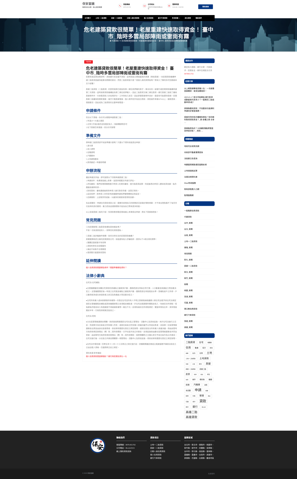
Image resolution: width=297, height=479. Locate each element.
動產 (196, 348)
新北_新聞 (188, 272)
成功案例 (188, 18)
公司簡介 (88, 18)
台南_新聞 (188, 235)
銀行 (195, 406)
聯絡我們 (199, 18)
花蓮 (187, 402)
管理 (201, 395)
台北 (193, 353)
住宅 (201, 342)
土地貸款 (204, 358)
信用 (188, 347)
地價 (187, 364)
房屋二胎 (203, 369)
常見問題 (175, 18)
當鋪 (206, 390)
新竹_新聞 (188, 278)
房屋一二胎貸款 (116, 18)
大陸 (193, 364)
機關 (210, 379)
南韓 (187, 353)
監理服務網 (189, 195)
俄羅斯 (210, 342)
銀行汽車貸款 (162, 18)
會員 (187, 379)
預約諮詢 (205, 7)
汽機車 (197, 385)
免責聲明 (211, 474)
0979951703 (189, 74)
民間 (187, 385)
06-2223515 (130, 448)
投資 (195, 374)
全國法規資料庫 (190, 177)
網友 (209, 396)
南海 (211, 348)
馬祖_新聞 (188, 321)
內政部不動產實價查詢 (193, 152)
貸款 (202, 401)
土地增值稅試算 (190, 171)
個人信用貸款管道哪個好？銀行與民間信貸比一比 (106, 356)
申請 (198, 390)
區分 (204, 348)
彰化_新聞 (188, 260)
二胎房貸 (190, 342)
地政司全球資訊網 (191, 146)
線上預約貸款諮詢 (123, 451)
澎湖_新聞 (188, 297)
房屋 (208, 363)
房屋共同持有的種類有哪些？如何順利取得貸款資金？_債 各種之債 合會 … (199, 119)
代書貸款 (115, 41)
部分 (187, 407)
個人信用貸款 (148, 18)
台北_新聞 (188, 229)
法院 (205, 385)
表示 (194, 402)
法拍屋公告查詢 (190, 159)
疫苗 (187, 396)
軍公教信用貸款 (190, 309)
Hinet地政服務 (190, 183)
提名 (202, 374)
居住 (200, 364)
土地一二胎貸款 (101, 18)
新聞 (186, 284)
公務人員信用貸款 (133, 18)
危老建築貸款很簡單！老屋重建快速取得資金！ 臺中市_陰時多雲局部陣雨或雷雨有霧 (154, 41)
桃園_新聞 (188, 290)
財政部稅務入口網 (191, 189)
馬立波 (204, 407)
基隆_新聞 (188, 248)
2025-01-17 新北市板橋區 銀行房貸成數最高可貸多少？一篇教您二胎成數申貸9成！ (199, 99)
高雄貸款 (191, 417)
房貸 (188, 374)
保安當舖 (92, 5)
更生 (208, 374)
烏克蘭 (188, 390)
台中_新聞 (188, 223)
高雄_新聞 (188, 327)
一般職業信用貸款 (191, 211)
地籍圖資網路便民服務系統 (195, 165)
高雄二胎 (191, 412)
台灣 (201, 353)
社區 (194, 396)
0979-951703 (131, 445)
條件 (194, 379)
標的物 (202, 379)
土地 (209, 352)
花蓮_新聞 (188, 303)
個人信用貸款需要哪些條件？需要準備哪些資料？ (106, 268)
